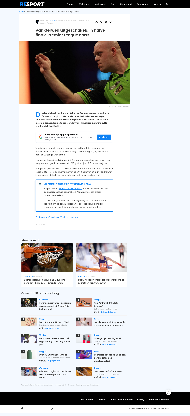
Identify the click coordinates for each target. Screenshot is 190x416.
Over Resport (86, 399)
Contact (101, 399)
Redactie (44, 20)
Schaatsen (142, 4)
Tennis (70, 4)
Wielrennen (84, 4)
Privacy (140, 399)
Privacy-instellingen (158, 399)
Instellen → (104, 137)
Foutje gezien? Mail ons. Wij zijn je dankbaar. (57, 217)
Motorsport (126, 4)
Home (21, 11)
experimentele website (70, 188)
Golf (113, 4)
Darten (53, 20)
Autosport (100, 4)
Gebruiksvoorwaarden (121, 399)
